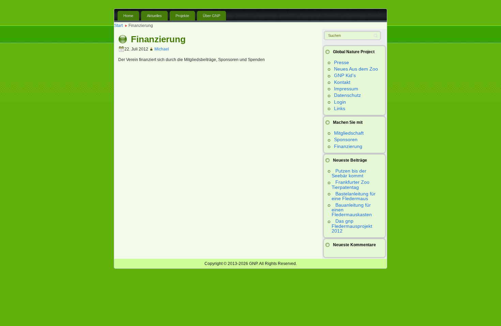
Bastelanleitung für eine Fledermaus (354, 196)
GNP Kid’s (345, 75)
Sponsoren (346, 139)
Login (340, 102)
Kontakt (342, 82)
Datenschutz (347, 95)
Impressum (346, 88)
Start (118, 25)
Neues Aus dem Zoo (356, 69)
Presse (341, 62)
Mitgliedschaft (349, 133)
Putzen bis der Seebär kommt (349, 173)
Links (339, 108)
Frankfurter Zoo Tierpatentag (350, 184)
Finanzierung (348, 146)
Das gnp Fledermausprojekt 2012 (352, 225)
